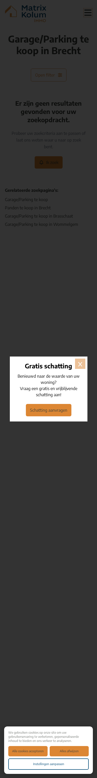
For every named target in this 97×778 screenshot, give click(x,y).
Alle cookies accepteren (28, 751)
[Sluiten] (80, 364)
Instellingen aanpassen (48, 764)
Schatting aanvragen (48, 410)
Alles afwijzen (69, 751)
